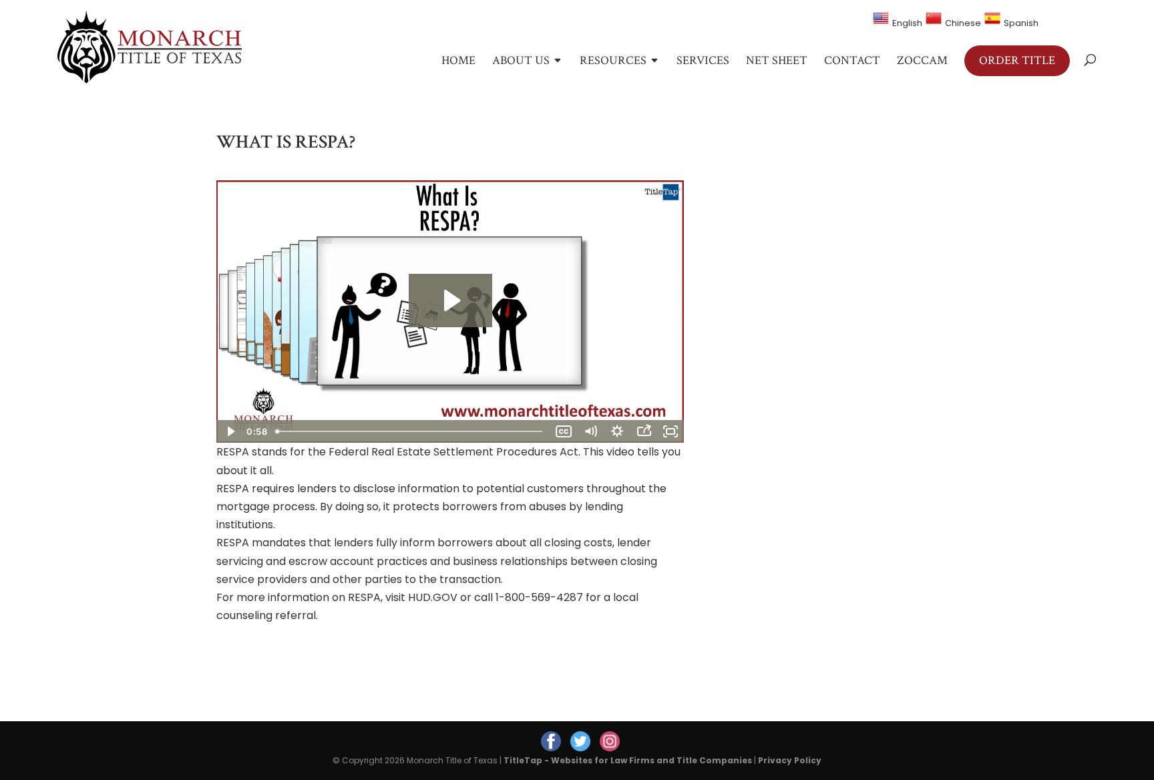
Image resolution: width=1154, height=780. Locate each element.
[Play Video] (229, 431)
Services (703, 62)
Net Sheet (776, 62)
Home (458, 62)
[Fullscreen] (670, 431)
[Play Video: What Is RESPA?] (450, 300)
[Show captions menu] (563, 431)
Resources (613, 62)
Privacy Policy (789, 760)
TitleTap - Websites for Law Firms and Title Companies (628, 760)
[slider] (410, 431)
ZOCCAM (922, 62)
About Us (521, 62)
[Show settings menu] (617, 431)
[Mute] (590, 431)
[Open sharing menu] (643, 431)
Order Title (1017, 60)
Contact (852, 62)
